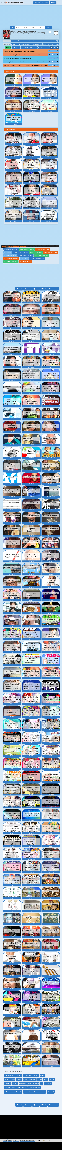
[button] (50, 31)
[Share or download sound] (49, 51)
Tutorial (9, 47)
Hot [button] (44, 289)
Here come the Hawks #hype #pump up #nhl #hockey (17, 58)
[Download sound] (52, 51)
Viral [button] (20, 289)
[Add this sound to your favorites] (57, 51)
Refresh (17, 48)
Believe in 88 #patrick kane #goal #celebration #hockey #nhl (19, 51)
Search (48, 27)
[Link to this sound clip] (54, 51)
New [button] (37, 289)
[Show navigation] (59, 2)
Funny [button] (29, 289)
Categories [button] (54, 289)
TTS (14, 1140)
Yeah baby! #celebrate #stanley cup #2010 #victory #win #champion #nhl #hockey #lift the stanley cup (26, 65)
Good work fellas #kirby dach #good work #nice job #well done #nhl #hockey (24, 55)
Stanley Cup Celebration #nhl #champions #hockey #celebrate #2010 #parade (24, 62)
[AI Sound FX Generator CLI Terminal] (18, 1140)
